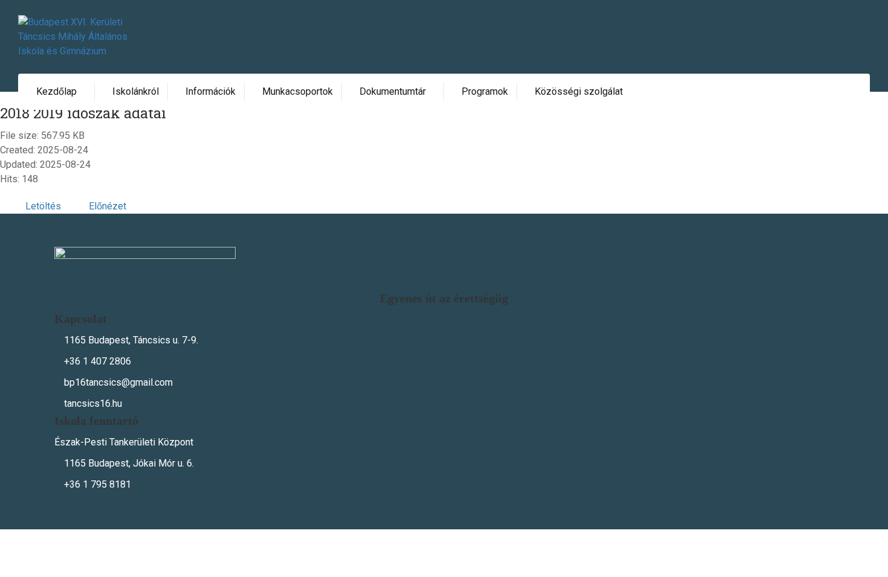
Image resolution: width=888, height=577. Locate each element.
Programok (485, 91)
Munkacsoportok (297, 91)
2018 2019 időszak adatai (83, 113)
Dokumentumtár (392, 91)
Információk (210, 91)
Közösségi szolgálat (579, 91)
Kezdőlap (56, 91)
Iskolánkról (135, 91)
